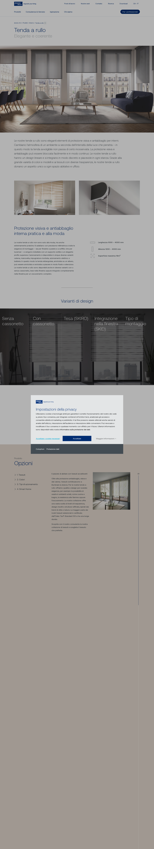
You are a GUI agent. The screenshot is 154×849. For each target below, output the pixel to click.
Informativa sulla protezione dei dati (75, 429)
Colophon (40, 449)
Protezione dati (53, 449)
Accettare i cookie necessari (48, 438)
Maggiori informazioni (105, 438)
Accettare (77, 438)
